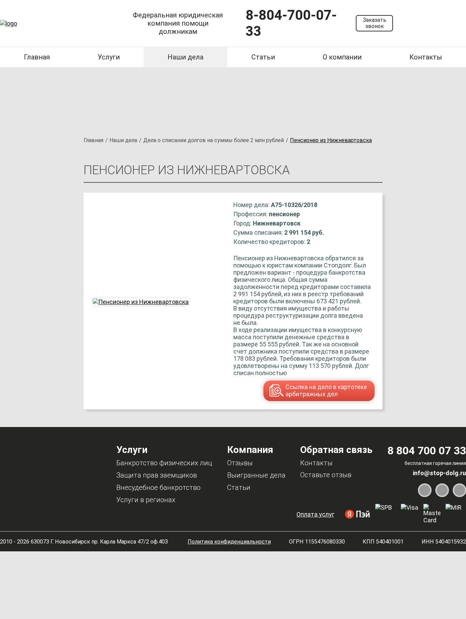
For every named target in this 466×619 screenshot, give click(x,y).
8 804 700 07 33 (427, 450)
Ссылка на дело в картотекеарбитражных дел (326, 390)
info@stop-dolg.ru (439, 473)
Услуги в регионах (145, 500)
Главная (37, 57)
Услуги (109, 57)
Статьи (263, 57)
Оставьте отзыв (325, 475)
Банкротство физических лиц (164, 463)
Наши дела (185, 57)
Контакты (425, 57)
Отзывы (240, 463)
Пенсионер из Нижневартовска (331, 140)
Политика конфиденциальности (229, 541)
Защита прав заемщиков (156, 475)
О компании (342, 57)
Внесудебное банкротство (158, 487)
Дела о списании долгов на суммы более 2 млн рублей (213, 140)
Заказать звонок (374, 23)
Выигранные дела (256, 475)
